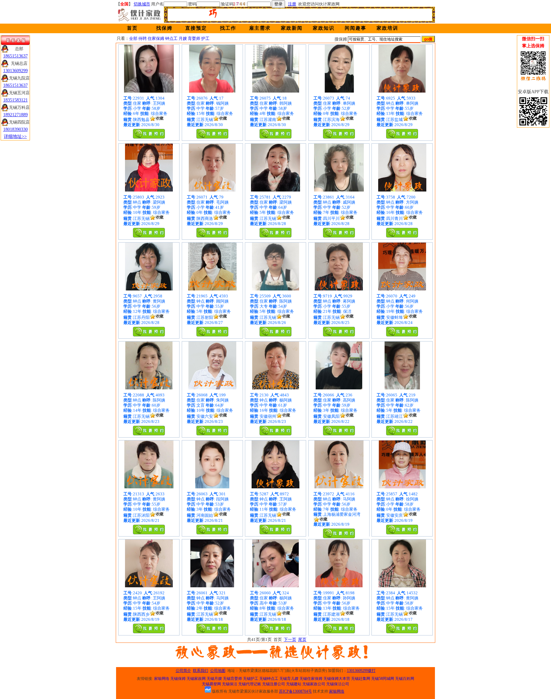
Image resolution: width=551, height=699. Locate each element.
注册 (292, 4)
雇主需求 (260, 28)
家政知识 (323, 28)
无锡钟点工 (268, 678)
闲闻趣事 (355, 28)
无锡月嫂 (214, 678)
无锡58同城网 (382, 678)
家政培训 (387, 28)
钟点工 (171, 38)
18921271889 (15, 114)
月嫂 (183, 38)
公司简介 (183, 670)
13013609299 (15, 70)
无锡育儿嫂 (288, 678)
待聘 (142, 38)
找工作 (228, 28)
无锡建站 (293, 684)
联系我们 (200, 670)
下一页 (290, 639)
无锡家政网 (196, 678)
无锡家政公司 (313, 684)
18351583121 (15, 100)
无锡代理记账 (249, 684)
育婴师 (194, 38)
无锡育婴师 (232, 678)
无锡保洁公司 (337, 684)
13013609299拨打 (361, 670)
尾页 (302, 639)
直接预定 (196, 28)
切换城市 (142, 4)
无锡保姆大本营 (336, 678)
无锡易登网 (211, 684)
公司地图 (217, 670)
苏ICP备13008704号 (295, 691)
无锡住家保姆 (310, 678)
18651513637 (15, 56)
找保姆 (164, 28)
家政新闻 (292, 28)
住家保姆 (156, 38)
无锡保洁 (229, 684)
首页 (132, 28)
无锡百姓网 (404, 678)
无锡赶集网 (360, 678)
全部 (133, 38)
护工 (205, 38)
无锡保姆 (178, 678)
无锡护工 (250, 678)
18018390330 (15, 129)
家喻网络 (161, 678)
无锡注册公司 (273, 684)
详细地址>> (15, 136)
